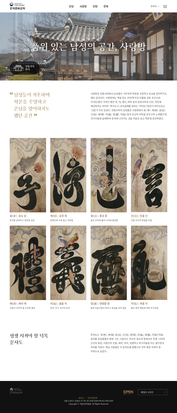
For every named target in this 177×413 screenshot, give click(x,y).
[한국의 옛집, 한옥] (24, 68)
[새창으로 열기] (128, 392)
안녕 (71, 6)
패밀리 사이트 (147, 392)
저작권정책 (92, 397)
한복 (106, 6)
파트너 (81, 397)
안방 (95, 6)
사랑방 (83, 6)
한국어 (154, 6)
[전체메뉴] (165, 6)
